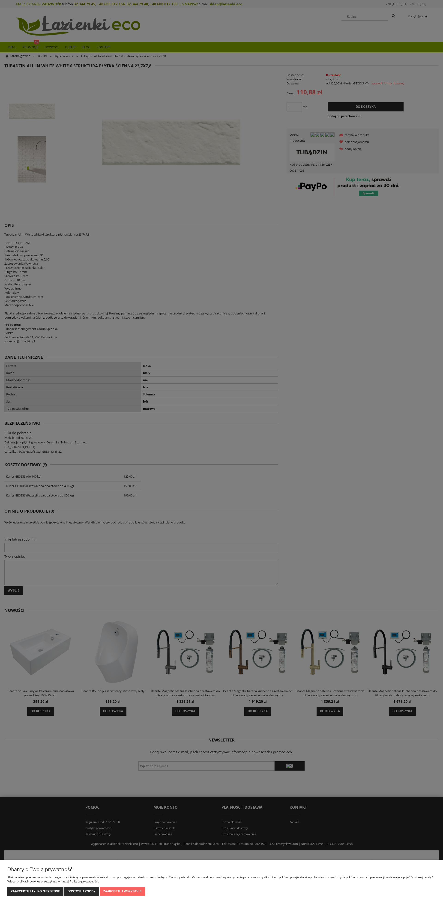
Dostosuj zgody (82, 891)
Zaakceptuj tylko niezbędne (35, 891)
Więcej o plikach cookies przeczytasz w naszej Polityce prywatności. (53, 881)
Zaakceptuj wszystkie (122, 891)
